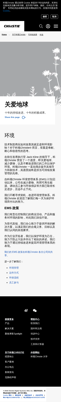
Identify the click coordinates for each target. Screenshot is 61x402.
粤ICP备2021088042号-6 (11, 397)
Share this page (12, 117)
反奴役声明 (39, 395)
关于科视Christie (18, 35)
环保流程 (14, 277)
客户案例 (9, 361)
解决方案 (9, 328)
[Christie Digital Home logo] (12, 26)
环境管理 (14, 268)
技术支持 (35, 339)
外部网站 (35, 352)
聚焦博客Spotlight (13, 333)
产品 (7, 323)
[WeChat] (35, 311)
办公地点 (9, 367)
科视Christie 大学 (39, 356)
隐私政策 (18, 395)
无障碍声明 (10, 377)
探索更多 (9, 319)
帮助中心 (35, 319)
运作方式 (14, 272)
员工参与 (14, 282)
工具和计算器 (37, 344)
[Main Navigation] (56, 26)
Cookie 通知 (7, 395)
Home (4, 35)
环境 (41, 35)
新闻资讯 (9, 372)
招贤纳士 (9, 356)
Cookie (6, 11)
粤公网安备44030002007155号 (34, 397)
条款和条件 (28, 395)
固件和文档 (36, 328)
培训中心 (35, 333)
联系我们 (35, 323)
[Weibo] (26, 311)
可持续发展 (32, 35)
